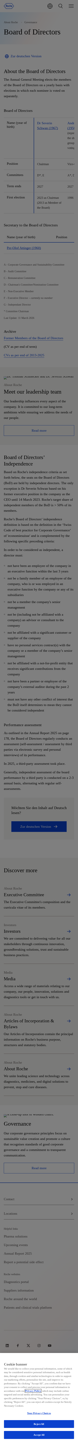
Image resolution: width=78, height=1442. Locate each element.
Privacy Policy (33, 1390)
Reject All (39, 1424)
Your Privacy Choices (39, 1413)
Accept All (39, 1434)
